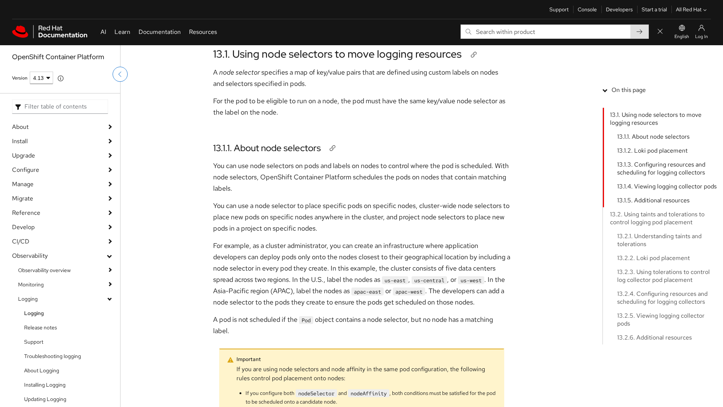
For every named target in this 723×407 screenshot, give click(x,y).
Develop (23, 227)
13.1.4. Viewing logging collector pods (667, 186)
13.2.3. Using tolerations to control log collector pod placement (663, 276)
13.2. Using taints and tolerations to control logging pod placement (657, 218)
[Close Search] (660, 32)
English (681, 37)
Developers (619, 9)
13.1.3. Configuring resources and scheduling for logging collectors (661, 168)
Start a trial (654, 9)
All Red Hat (689, 9)
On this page (629, 90)
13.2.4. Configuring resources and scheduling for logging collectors (662, 298)
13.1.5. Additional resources (653, 200)
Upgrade (23, 155)
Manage (23, 184)
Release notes (40, 327)
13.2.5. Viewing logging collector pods (661, 319)
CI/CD (20, 241)
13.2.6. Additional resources (654, 337)
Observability (30, 256)
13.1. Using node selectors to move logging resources (337, 54)
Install (20, 141)
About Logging (41, 370)
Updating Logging (45, 399)
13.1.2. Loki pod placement (652, 151)
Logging (28, 298)
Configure (25, 170)
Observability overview (44, 270)
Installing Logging (45, 384)
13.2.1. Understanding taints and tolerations (659, 240)
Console (587, 9)
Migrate (22, 198)
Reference (26, 213)
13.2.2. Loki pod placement (653, 258)
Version (19, 78)
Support (559, 9)
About (20, 127)
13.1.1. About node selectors (267, 148)
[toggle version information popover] (60, 78)
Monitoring (31, 284)
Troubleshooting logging (52, 356)
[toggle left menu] (120, 74)
